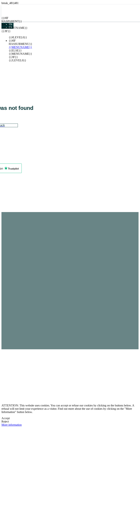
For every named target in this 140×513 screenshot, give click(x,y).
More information (11, 424)
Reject (5, 421)
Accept (5, 418)
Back (4, 24)
